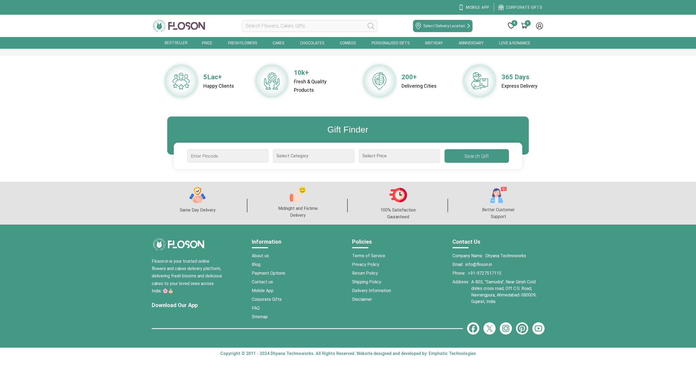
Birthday (434, 43)
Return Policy (365, 273)
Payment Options (268, 273)
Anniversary (471, 43)
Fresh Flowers (242, 43)
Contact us (262, 281)
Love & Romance (514, 43)
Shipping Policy (366, 281)
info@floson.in (478, 264)
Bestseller (176, 43)
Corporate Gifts (267, 299)
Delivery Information (371, 290)
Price (207, 43)
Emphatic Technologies (452, 353)
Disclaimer (362, 299)
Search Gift (476, 156)
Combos (348, 43)
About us (260, 255)
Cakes (278, 43)
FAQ (256, 308)
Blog (256, 264)
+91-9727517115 (484, 273)
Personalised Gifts (391, 43)
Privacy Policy (365, 264)
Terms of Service (368, 255)
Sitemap (260, 316)
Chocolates (312, 43)
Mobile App (263, 290)
